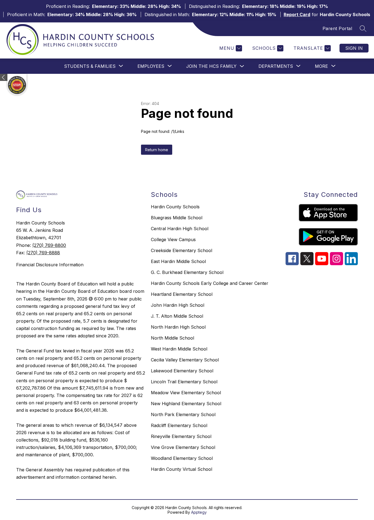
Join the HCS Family (211, 66)
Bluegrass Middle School (176, 217)
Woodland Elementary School (182, 458)
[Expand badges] (3, 77)
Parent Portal (337, 28)
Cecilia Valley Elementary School (185, 360)
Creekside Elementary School (181, 250)
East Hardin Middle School (178, 261)
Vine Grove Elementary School (183, 447)
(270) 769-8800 (49, 245)
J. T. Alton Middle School (177, 316)
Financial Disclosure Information (50, 264)
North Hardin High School (178, 327)
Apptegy (199, 512)
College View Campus (173, 239)
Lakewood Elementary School (182, 370)
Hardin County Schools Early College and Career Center (209, 283)
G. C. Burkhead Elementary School (187, 272)
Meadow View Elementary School (186, 392)
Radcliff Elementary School (179, 425)
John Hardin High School (177, 305)
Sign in (354, 48)
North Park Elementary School (183, 414)
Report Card (297, 14)
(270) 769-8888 (43, 252)
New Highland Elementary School (186, 403)
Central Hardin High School (179, 228)
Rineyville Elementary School (181, 436)
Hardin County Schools (175, 206)
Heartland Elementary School (181, 294)
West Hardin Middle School (179, 349)
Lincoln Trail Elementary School (184, 381)
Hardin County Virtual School (181, 469)
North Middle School (172, 338)
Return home (156, 149)
